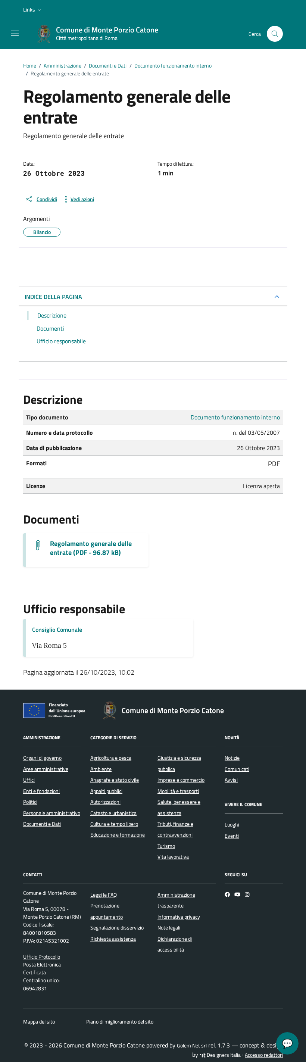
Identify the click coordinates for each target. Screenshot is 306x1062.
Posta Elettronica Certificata (42, 969)
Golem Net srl (192, 1045)
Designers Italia (223, 1055)
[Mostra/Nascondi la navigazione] (14, 33)
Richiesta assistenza (113, 939)
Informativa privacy (178, 917)
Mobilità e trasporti (178, 791)
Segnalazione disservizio (117, 928)
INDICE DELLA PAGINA (53, 296)
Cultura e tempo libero (114, 824)
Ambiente (101, 769)
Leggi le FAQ (103, 895)
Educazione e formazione (117, 835)
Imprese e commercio (180, 780)
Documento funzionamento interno (235, 417)
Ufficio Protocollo (41, 957)
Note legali (168, 928)
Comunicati (237, 769)
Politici (30, 802)
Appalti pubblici (106, 791)
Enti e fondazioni (41, 791)
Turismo (166, 846)
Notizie (232, 758)
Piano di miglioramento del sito (119, 1022)
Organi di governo (42, 758)
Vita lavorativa (173, 857)
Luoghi (232, 825)
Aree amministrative (45, 769)
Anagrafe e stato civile (114, 780)
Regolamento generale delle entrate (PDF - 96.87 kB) (91, 548)
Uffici (29, 780)
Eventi (232, 836)
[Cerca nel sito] (275, 34)
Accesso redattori (264, 1055)
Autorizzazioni (105, 802)
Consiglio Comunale (57, 629)
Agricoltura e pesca (110, 758)
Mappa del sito (39, 1022)
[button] (33, 10)
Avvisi (231, 780)
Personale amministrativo (51, 813)
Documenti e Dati (42, 824)
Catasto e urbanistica (113, 813)
